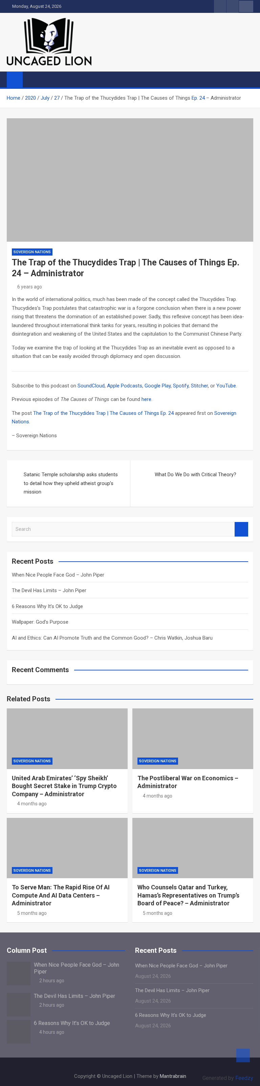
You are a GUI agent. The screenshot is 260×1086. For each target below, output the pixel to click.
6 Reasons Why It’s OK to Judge (47, 606)
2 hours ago (51, 980)
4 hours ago (51, 1032)
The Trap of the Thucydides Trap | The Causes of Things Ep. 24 (103, 413)
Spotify (181, 386)
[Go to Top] (243, 1055)
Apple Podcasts (124, 386)
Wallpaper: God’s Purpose (40, 622)
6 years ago (29, 286)
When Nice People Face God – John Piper (58, 575)
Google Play (158, 386)
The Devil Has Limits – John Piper (49, 590)
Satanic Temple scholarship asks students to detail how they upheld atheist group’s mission (71, 483)
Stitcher (199, 386)
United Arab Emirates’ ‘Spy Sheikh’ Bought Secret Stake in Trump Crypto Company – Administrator (64, 786)
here (146, 399)
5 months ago (32, 913)
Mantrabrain (173, 1076)
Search (241, 529)
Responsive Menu (246, 6)
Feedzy (244, 1078)
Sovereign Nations (32, 252)
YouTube (226, 386)
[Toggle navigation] (31, 79)
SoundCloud (91, 386)
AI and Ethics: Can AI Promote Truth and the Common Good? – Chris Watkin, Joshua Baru (112, 638)
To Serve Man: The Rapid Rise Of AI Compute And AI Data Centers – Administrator (61, 895)
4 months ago (32, 803)
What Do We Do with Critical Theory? (195, 474)
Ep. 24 (198, 98)
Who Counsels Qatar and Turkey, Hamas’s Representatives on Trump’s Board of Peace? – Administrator (188, 895)
